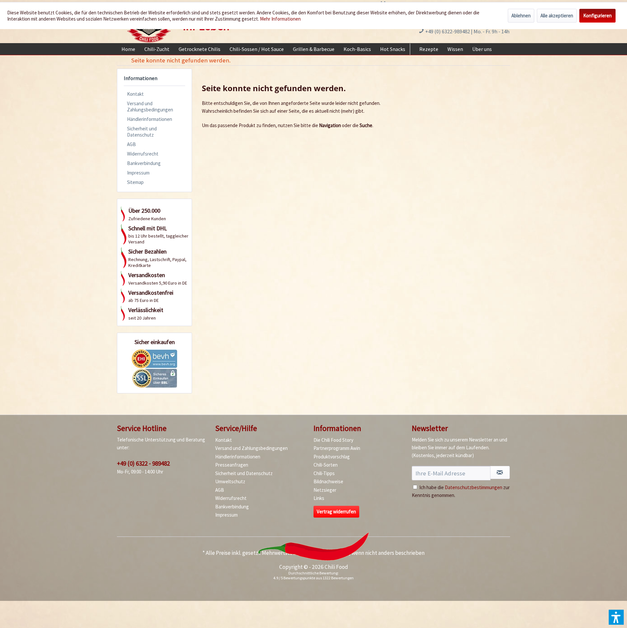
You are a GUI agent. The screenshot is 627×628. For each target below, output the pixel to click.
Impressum (138, 173)
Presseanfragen (231, 465)
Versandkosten (331, 552)
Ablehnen (521, 15)
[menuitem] (128, 49)
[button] (616, 617)
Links (319, 498)
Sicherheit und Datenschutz (142, 131)
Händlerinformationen (149, 119)
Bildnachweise (328, 481)
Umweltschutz (230, 481)
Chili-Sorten (326, 465)
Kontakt (135, 94)
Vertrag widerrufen (336, 511)
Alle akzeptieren (556, 15)
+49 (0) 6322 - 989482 (143, 463)
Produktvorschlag (332, 457)
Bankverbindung (144, 163)
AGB (131, 144)
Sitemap (135, 182)
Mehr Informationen (280, 19)
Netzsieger (325, 490)
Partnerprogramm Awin (337, 448)
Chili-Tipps (324, 473)
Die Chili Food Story (333, 440)
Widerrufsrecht (142, 154)
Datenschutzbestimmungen (473, 487)
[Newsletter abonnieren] (500, 472)
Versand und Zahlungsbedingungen (150, 106)
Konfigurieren (597, 15)
